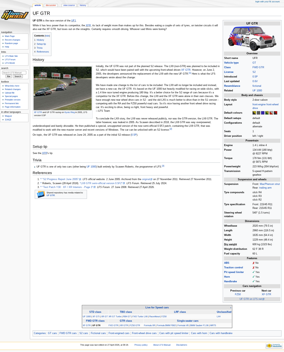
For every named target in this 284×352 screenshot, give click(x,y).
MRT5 (213, 325)
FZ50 (238, 294)
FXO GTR (113, 325)
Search (4, 68)
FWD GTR (258, 67)
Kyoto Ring (70, 112)
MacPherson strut (270, 184)
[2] (171, 129)
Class (227, 67)
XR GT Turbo (115, 316)
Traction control (233, 267)
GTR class (126, 321)
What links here (12, 86)
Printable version (12, 100)
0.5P (255, 76)
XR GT (104, 316)
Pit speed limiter (234, 272)
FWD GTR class (95, 321)
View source (69, 5)
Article (38, 5)
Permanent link (12, 103)
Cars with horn (199, 333)
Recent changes (12, 40)
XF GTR (266, 294)
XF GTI (96, 316)
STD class (95, 312)
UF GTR (51, 195)
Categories (40, 333)
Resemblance (232, 86)
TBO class (126, 312)
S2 (254, 72)
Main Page (10, 36)
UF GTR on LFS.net (251, 299)
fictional (257, 86)
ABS (226, 263)
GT (254, 62)
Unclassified (224, 312)
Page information (12, 107)
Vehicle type (231, 62)
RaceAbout (154, 316)
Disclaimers (181, 345)
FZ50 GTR (135, 325)
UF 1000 (257, 90)
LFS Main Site (11, 56)
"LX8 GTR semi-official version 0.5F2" (101, 183)
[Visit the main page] (15, 15)
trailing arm (265, 187)
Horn (227, 276)
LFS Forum (10, 59)
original (146, 179)
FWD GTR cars (68, 333)
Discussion (51, 5)
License (228, 72)
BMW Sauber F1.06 (199, 325)
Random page (11, 43)
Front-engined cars (119, 333)
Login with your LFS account (267, 1)
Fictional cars (98, 333)
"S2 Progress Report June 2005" (60, 179)
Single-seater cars (187, 321)
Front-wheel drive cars (144, 333)
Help (7, 47)
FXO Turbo (138, 316)
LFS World (10, 63)
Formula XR (149, 325)
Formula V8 (183, 325)
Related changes (13, 89)
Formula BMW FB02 (166, 325)
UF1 (73, 20)
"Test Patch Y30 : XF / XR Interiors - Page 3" (67, 187)
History (83, 5)
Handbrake (230, 281)
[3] (163, 166)
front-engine (259, 104)
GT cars (52, 333)
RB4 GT (127, 316)
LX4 (218, 316)
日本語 (8, 119)
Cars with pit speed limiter (173, 333)
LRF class (180, 312)
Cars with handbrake (221, 333)
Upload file (9, 93)
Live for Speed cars (157, 307)
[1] (190, 73)
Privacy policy (141, 345)
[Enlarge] (89, 112)
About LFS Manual (161, 345)
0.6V (255, 81)
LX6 (146, 316)
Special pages (11, 96)
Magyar (8, 116)
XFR (88, 25)
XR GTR (124, 325)
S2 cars (83, 333)
